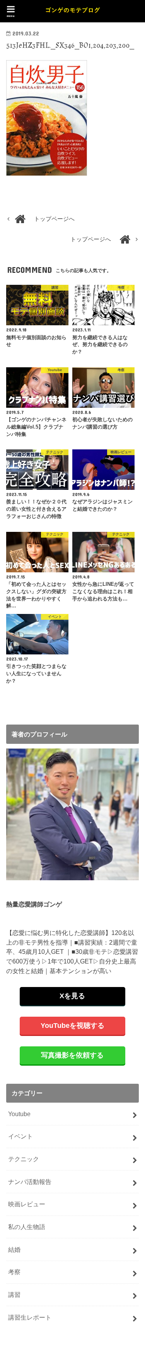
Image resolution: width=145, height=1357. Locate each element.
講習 (14, 1294)
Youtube (19, 1113)
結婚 (14, 1249)
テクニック (23, 1158)
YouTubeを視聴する (72, 1025)
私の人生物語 (26, 1226)
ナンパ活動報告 (29, 1181)
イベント (20, 1136)
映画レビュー (26, 1204)
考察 (14, 1271)
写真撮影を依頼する (72, 1055)
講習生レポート (29, 1317)
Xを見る (72, 996)
